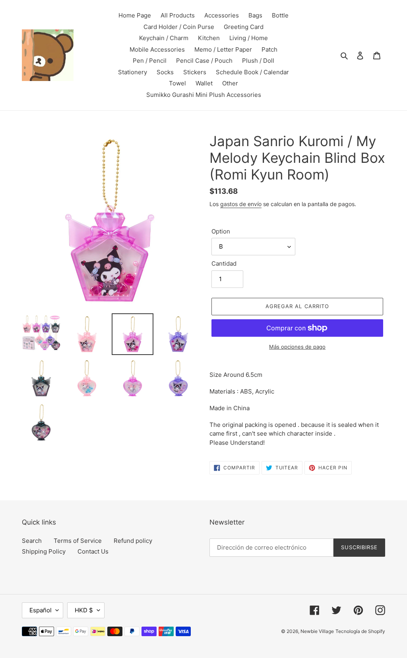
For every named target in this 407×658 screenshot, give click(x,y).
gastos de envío (241, 204)
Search (32, 540)
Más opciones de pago (297, 346)
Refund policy (133, 540)
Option (220, 231)
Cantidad (223, 263)
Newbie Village (317, 631)
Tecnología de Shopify (360, 631)
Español (40, 610)
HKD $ (84, 610)
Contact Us (93, 551)
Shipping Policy (44, 551)
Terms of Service (78, 540)
